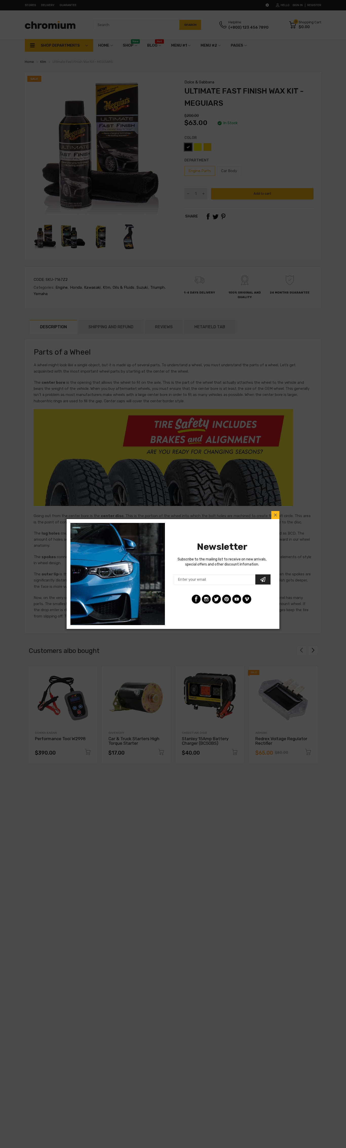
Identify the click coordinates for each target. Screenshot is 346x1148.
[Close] (275, 515)
